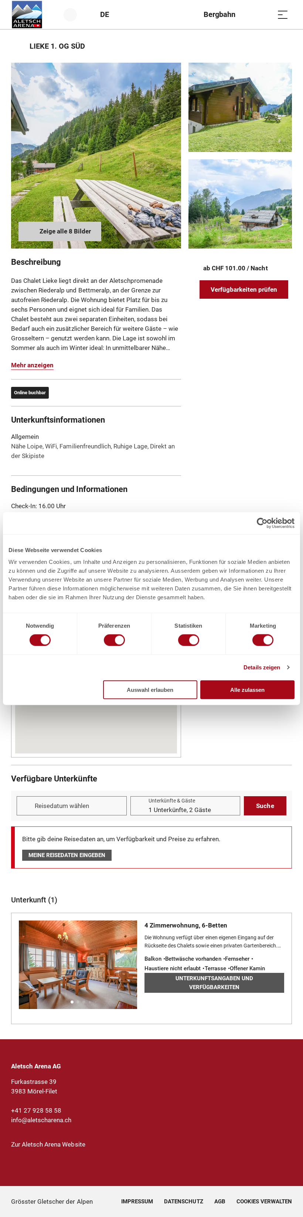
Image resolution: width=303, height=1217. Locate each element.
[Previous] (17, 46)
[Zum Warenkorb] (264, 14)
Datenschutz (183, 1201)
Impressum (137, 1201)
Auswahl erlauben (150, 689)
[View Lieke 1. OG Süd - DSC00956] (240, 204)
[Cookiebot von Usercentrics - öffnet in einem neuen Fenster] (262, 523)
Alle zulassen (247, 689)
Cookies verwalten (264, 1200)
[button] (72, 1002)
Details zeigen (262, 667)
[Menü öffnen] (282, 14)
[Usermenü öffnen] (74, 14)
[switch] (114, 640)
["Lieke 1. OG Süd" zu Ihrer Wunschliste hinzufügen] (284, 46)
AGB (219, 1201)
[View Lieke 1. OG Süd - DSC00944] (96, 156)
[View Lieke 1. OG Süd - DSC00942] (240, 107)
